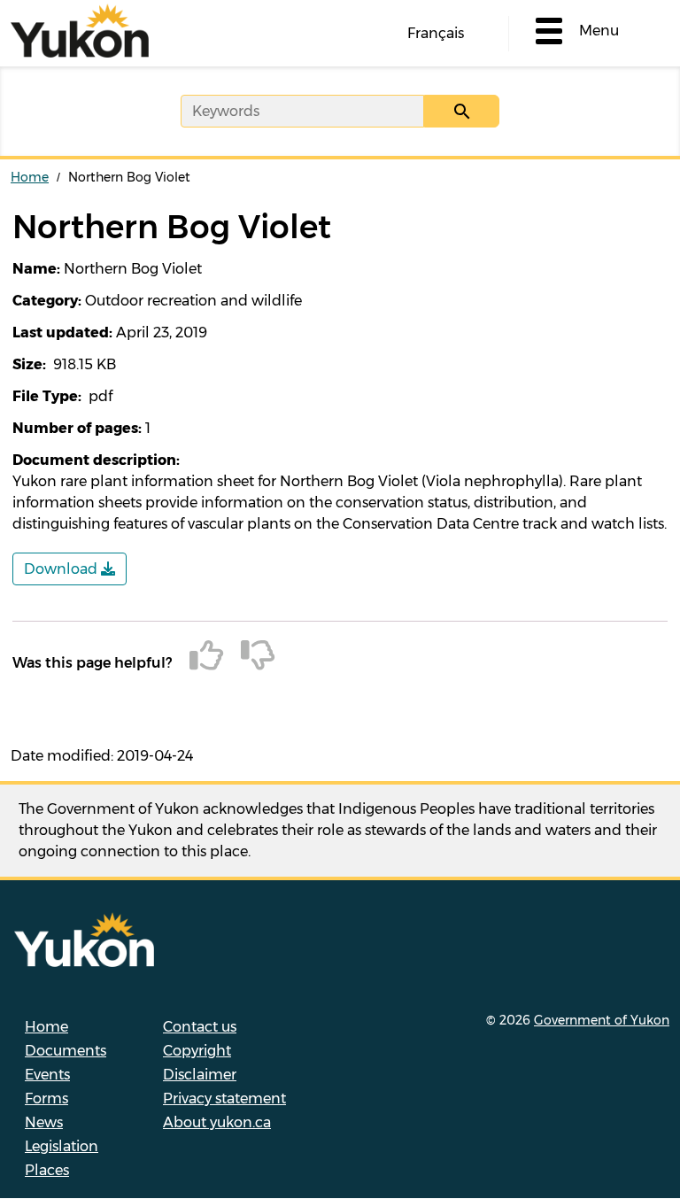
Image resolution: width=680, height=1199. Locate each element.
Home (30, 177)
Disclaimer (199, 1074)
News (44, 1122)
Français (435, 33)
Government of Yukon (601, 1020)
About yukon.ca (217, 1122)
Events (47, 1074)
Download (62, 569)
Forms (46, 1098)
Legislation (61, 1146)
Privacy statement (224, 1098)
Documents (65, 1050)
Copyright (197, 1050)
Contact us (199, 1026)
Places (47, 1170)
